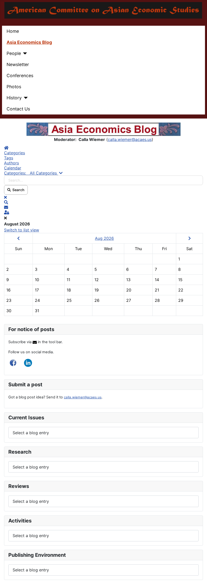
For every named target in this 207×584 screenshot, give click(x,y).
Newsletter (18, 64)
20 (128, 290)
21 (157, 290)
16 (8, 290)
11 (68, 279)
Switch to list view (21, 229)
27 (128, 300)
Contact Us (18, 108)
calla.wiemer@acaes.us (130, 139)
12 (96, 279)
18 (69, 290)
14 (157, 279)
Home (13, 31)
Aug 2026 (104, 238)
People (14, 53)
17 (37, 290)
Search (17, 190)
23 (8, 300)
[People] (24, 53)
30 (8, 310)
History (14, 97)
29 (180, 300)
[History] (25, 98)
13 (128, 279)
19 (96, 290)
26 (96, 300)
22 (180, 290)
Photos (14, 86)
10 (37, 279)
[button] (103, 202)
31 (37, 310)
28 (157, 300)
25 (69, 300)
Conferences (20, 75)
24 (37, 300)
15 (180, 279)
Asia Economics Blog (29, 42)
